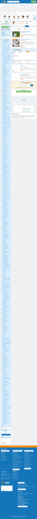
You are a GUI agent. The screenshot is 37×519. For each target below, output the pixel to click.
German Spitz (5, 195)
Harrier (4, 218)
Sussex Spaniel (5, 393)
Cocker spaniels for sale (17, 456)
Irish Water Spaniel (6, 234)
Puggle (4, 336)
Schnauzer (4, 356)
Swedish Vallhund (6, 395)
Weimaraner (5, 404)
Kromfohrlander (5, 259)
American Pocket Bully (6, 55)
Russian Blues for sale (28, 464)
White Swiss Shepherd (6, 418)
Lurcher (4, 273)
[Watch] (35, 31)
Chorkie (4, 141)
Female (34, 26)
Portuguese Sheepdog (5, 328)
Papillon (4, 304)
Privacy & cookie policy (21, 517)
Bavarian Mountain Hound (6, 76)
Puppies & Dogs (5, 34)
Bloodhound (5, 91)
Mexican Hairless (6, 281)
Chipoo (4, 139)
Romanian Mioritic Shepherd (6, 345)
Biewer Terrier (5, 90)
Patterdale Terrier (6, 306)
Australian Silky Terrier (5, 62)
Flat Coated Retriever (6, 184)
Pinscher (4, 312)
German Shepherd (6, 192)
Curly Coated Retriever (5, 156)
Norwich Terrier (5, 297)
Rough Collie (5, 347)
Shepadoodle (5, 363)
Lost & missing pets (21, 504)
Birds (21, 4)
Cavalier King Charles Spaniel (6, 127)
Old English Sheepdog (5, 301)
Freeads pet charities (21, 489)
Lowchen (4, 272)
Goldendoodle (5, 203)
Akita (4, 44)
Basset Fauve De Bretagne (6, 71)
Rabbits (17, 4)
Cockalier (4, 148)
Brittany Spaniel (5, 113)
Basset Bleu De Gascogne (5, 68)
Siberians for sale (27, 465)
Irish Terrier (5, 233)
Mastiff (4, 280)
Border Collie (5, 97)
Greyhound (5, 212)
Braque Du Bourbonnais (5, 110)
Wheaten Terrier (5, 416)
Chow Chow (5, 142)
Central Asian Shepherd (5, 132)
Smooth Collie (5, 377)
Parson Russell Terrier (6, 305)
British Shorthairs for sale (28, 455)
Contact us (15, 446)
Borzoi (4, 100)
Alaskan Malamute (6, 47)
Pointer (4, 314)
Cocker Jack (5, 150)
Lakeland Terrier (5, 265)
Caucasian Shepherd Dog (6, 124)
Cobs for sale (3, 472)
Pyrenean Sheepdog (6, 341)
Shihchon (4, 369)
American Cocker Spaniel (6, 52)
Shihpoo (4, 370)
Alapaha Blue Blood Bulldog (6, 46)
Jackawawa (5, 243)
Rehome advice (20, 498)
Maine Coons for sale (28, 456)
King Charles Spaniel (6, 252)
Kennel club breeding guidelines (23, 499)
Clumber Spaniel (6, 146)
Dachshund (5, 157)
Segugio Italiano (5, 361)
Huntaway (4, 226)
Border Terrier (5, 98)
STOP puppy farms (21, 497)
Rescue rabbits (3, 456)
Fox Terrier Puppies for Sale (29, 101)
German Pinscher (6, 191)
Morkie (4, 289)
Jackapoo (4, 242)
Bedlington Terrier (6, 82)
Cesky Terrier (5, 133)
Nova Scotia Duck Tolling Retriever (6, 299)
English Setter (5, 172)
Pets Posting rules (21, 500)
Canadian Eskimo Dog (6, 120)
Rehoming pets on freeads (22, 506)
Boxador (4, 104)
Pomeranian (5, 320)
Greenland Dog (5, 211)
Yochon (4, 419)
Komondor (4, 255)
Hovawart (4, 220)
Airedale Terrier (5, 43)
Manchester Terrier (6, 278)
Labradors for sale (16, 455)
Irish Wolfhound (5, 235)
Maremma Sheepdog (6, 279)
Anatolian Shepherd (6, 56)
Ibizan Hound (5, 229)
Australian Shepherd (6, 60)
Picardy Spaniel (5, 311)
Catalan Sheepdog (6, 122)
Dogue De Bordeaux (6, 164)
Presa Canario (5, 331)
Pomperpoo (5, 321)
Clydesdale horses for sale (5, 477)
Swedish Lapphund (6, 394)
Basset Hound (5, 74)
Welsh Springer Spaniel (5, 411)
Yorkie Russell (5, 420)
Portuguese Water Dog (6, 330)
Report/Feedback (21, 482)
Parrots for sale (15, 477)
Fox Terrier (4, 35)
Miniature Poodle (6, 286)
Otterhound (5, 303)
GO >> (32, 85)
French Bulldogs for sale (17, 466)
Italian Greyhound (6, 236)
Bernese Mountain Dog (6, 87)
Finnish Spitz (5, 183)
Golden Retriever (6, 202)
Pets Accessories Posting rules (23, 503)
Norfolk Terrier (5, 293)
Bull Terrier (5, 114)
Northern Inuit (5, 294)
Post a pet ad (4, 27)
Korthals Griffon (5, 258)
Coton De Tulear (5, 154)
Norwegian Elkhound (6, 296)
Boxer (4, 105)
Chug (4, 143)
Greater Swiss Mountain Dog (5, 210)
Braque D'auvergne (6, 108)
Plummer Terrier (5, 313)
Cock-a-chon (5, 147)
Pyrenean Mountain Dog (6, 340)
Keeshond (4, 250)
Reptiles (31, 4)
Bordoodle (4, 99)
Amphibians (27, 4)
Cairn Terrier (5, 116)
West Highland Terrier (6, 413)
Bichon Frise (5, 89)
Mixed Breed (5, 288)
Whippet (4, 417)
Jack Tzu (4, 240)
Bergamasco (5, 84)
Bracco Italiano (5, 107)
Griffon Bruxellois (6, 213)
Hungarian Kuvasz (6, 221)
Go (6, 434)
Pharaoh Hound (5, 310)
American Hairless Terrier (6, 54)
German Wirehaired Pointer (6, 197)
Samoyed (4, 354)
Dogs (7, 4)
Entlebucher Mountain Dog (5, 177)
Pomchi (4, 319)
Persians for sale (27, 461)
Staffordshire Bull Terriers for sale (18, 458)
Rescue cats (3, 455)
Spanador (4, 380)
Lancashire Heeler (6, 266)
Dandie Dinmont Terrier (5, 160)
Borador (4, 96)
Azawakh (4, 64)
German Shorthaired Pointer (6, 194)
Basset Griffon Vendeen (5, 73)
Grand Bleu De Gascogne (5, 206)
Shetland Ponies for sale (5, 474)
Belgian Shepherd (6, 83)
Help (11, 446)
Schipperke (5, 355)
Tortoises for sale (16, 478)
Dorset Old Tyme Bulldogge (6, 166)
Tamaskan (4, 396)
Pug (3, 332)
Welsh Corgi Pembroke (6, 408)
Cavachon (4, 125)
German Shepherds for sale (17, 461)
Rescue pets (3, 452)
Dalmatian (4, 158)
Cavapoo (4, 129)
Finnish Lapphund (6, 182)
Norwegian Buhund (6, 295)
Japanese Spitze (6, 248)
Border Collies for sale (16, 465)
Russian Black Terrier (6, 348)
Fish (23, 4)
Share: (2, 437)
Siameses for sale (27, 459)
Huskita (4, 228)
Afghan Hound (5, 42)
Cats (9, 4)
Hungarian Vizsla (6, 225)
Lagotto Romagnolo (6, 264)
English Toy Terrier (6, 175)
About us (24, 446)
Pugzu (4, 337)
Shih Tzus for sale (16, 467)
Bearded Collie (5, 80)
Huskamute (5, 227)
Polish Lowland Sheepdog (5, 317)
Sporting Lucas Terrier (7, 384)
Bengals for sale (27, 460)
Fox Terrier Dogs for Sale (18, 101)
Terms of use (14, 517)
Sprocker (4, 386)
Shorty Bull (5, 372)
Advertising (20, 446)
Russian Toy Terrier (6, 349)
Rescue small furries (4, 459)
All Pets (3, 33)
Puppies (19, 26)
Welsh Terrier (5, 412)
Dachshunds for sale (16, 462)
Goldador (4, 201)
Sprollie (4, 387)
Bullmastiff (5, 115)
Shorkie (4, 371)
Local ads (15, 26)
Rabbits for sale (15, 474)
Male (31, 26)
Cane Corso (5, 121)
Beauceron (5, 81)
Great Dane (5, 208)
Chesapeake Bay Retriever (6, 135)
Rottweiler (4, 346)
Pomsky (4, 322)
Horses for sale (4, 471)
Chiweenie (4, 140)
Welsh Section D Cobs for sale (5, 479)
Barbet (4, 65)
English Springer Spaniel (6, 174)
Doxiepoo (4, 168)
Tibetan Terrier (5, 400)
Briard (4, 112)
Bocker (4, 92)
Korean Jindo (5, 257)
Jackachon (5, 241)
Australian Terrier (6, 63)
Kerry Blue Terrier (6, 251)
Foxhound (4, 185)
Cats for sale (26, 452)
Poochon (4, 323)
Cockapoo (4, 149)
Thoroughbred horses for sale (5, 476)
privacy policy (28, 87)
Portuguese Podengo (6, 326)
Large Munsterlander (6, 267)
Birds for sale (15, 472)
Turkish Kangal (5, 402)
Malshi (4, 274)
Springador (5, 385)
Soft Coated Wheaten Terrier (6, 379)
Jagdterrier (5, 244)
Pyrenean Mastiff (6, 338)
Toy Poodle (5, 401)
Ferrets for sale (15, 473)
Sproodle (4, 388)
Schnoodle (4, 357)
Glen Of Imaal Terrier (6, 200)
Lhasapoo (4, 271)
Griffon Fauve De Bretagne (6, 215)
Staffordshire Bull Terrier (6, 391)
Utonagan (4, 403)
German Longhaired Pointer (6, 190)
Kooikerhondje (5, 256)
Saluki (4, 353)
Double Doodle (5, 167)
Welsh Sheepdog (6, 409)
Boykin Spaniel (5, 106)
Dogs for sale (15, 452)
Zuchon (4, 424)
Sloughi (4, 376)
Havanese (4, 219)
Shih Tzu (4, 368)
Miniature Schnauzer (6, 287)
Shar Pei (4, 362)
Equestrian (13, 4)
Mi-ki (3, 282)
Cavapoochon (5, 130)
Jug (3, 249)
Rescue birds (3, 460)
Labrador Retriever (6, 263)
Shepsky (4, 364)
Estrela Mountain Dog (6, 178)
